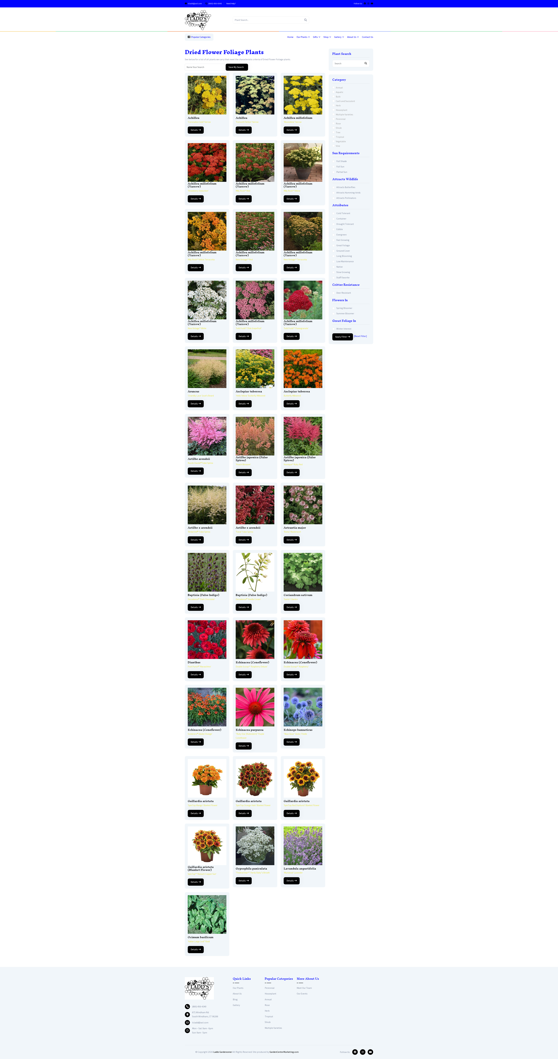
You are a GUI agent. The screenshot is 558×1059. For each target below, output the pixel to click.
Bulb (338, 96)
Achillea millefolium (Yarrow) (202, 185)
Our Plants (302, 37)
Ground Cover (343, 250)
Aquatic (339, 92)
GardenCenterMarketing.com (284, 1051)
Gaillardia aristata (201, 801)
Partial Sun (341, 171)
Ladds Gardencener (222, 1051)
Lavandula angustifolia (300, 868)
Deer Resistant (343, 292)
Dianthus (194, 662)
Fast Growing (342, 240)
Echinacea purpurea (249, 729)
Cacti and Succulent (345, 101)
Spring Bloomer (344, 308)
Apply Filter (341, 336)
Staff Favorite (342, 277)
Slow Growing (343, 272)
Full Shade (341, 161)
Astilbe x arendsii (200, 527)
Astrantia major (295, 527)
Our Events (302, 993)
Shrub (339, 127)
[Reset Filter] (360, 336)
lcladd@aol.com (195, 3)
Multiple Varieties (344, 114)
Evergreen (341, 234)
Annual (339, 87)
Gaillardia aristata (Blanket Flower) (201, 868)
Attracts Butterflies (345, 187)
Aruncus (193, 391)
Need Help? (231, 3)
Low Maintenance (345, 261)
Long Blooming (344, 256)
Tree (338, 132)
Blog (235, 999)
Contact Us (367, 37)
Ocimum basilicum (200, 937)
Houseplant (341, 110)
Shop (326, 37)
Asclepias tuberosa (249, 391)
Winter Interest (343, 328)
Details (194, 129)
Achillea (193, 117)
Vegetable (341, 141)
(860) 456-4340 (215, 3)
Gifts (315, 37)
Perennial (341, 119)
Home (290, 37)
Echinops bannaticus (298, 729)
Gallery (337, 37)
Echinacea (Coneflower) (252, 662)
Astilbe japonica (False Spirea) (252, 459)
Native (339, 266)
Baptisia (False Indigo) (203, 594)
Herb (338, 105)
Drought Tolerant (345, 224)
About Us (351, 37)
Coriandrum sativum (298, 594)
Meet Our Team (304, 987)
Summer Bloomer (345, 313)
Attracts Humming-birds (348, 192)
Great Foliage (343, 245)
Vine (338, 145)
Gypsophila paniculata (251, 868)
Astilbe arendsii (199, 458)
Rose (338, 123)
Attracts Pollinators (346, 198)
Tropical (340, 136)
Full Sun (340, 166)
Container (341, 218)
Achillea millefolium (298, 117)
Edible (339, 229)
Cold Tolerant (343, 213)
